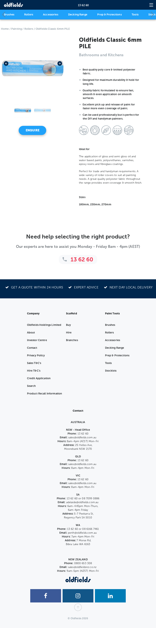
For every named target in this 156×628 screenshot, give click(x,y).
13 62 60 (83, 5)
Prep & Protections (109, 14)
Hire (69, 332)
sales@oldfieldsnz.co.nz (82, 567)
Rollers (28, 14)
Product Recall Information (44, 393)
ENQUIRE (32, 130)
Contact (32, 347)
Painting (16, 29)
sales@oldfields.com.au (82, 437)
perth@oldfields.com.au (82, 532)
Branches (72, 340)
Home (5, 29)
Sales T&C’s (34, 363)
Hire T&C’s (33, 370)
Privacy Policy (36, 355)
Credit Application (39, 378)
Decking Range (77, 14)
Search (31, 386)
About (31, 332)
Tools (135, 14)
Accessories (50, 14)
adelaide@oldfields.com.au (82, 502)
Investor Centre (37, 340)
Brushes (9, 14)
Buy (68, 325)
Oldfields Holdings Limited (44, 325)
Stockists (110, 370)
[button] (5, 68)
